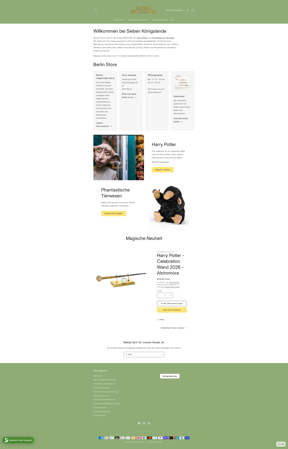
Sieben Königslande (138, 442)
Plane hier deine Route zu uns (129, 95)
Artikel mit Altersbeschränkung (105, 392)
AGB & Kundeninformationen (104, 380)
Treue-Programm (100, 407)
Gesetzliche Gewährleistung (104, 399)
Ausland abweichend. (172, 287)
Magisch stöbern (162, 170)
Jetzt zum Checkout (172, 310)
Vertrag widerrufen (169, 376)
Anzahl (159, 291)
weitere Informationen (102, 124)
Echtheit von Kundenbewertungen (106, 403)
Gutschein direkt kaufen (180, 120)
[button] (95, 10)
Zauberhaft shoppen (114, 213)
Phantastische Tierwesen (163, 38)
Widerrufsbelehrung (101, 388)
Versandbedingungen (101, 411)
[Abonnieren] (161, 354)
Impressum (97, 376)
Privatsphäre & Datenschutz (104, 384)
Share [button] (162, 319)
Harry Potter (142, 38)
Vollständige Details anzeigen (172, 328)
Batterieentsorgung (101, 396)
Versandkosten (174, 282)
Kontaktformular (99, 415)
